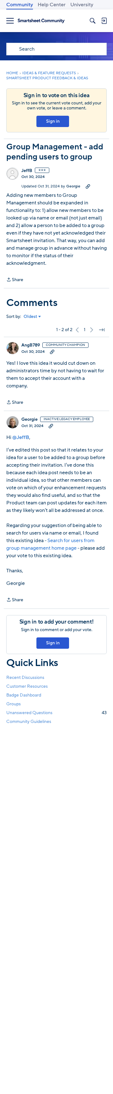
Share (14, 280)
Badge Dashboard (23, 695)
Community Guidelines (28, 722)
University (81, 4)
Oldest (30, 317)
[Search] (92, 21)
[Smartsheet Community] (41, 21)
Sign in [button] (53, 121)
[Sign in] (104, 21)
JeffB (26, 171)
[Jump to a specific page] (102, 330)
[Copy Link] (88, 186)
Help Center (52, 4)
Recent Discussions (25, 677)
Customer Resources (27, 686)
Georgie (73, 186)
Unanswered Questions (56, 713)
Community (19, 4)
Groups (13, 704)
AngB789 (30, 345)
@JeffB (20, 437)
